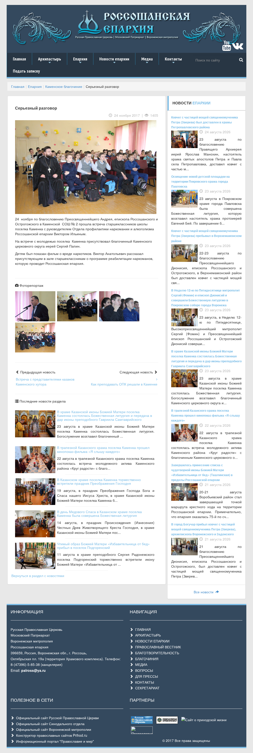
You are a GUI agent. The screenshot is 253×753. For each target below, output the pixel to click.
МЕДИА (140, 664)
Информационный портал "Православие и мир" (54, 741)
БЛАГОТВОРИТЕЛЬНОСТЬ (156, 652)
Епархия (80, 60)
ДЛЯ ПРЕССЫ (145, 676)
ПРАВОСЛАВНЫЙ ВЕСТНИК (157, 646)
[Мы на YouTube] (226, 47)
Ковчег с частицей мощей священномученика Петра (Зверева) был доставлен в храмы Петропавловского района (204, 122)
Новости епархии (114, 60)
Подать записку (26, 71)
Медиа (147, 60)
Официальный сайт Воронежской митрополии (52, 729)
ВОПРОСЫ (143, 670)
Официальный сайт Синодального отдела (49, 723)
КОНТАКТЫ (143, 682)
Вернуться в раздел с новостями (37, 575)
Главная (19, 59)
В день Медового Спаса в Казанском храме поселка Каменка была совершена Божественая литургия (99, 513)
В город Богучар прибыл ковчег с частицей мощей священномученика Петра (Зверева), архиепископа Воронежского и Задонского (203, 529)
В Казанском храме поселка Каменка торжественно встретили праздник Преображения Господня (99, 481)
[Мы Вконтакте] (237, 47)
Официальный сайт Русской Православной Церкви (56, 717)
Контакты (173, 60)
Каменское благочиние (63, 86)
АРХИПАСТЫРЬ (147, 635)
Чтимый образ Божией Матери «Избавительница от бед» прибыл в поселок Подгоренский (103, 545)
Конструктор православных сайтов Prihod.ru (50, 735)
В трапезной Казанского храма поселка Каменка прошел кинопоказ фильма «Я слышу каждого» (103, 449)
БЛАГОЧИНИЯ (145, 658)
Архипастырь (49, 60)
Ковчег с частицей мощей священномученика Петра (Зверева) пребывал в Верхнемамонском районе (206, 236)
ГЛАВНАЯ (142, 629)
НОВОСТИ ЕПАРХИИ (151, 640)
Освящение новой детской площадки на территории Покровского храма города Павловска (200, 181)
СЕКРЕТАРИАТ (146, 687)
